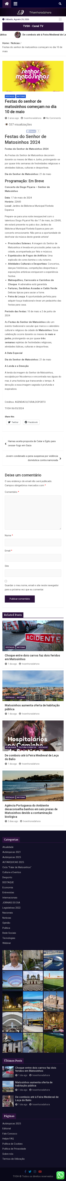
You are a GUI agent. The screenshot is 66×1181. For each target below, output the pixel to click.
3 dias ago (13, 821)
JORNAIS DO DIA (11, 902)
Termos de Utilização (13, 1158)
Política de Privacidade (14, 1148)
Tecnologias (8, 938)
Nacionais (7, 912)
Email (8, 550)
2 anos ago (13, 118)
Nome (9, 535)
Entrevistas (8, 892)
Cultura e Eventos (27, 747)
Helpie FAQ (8, 1138)
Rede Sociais (9, 932)
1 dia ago (12, 664)
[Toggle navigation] (15, 3)
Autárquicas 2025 (11, 857)
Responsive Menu (60, 19)
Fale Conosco (9, 1133)
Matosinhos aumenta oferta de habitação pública (34, 1084)
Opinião (6, 922)
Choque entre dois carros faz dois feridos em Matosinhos (35, 1069)
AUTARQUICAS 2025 (13, 862)
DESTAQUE (10, 96)
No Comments (53, 118)
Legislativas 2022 (11, 907)
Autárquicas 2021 (11, 852)
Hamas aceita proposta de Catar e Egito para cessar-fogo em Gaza (32, 443)
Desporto (7, 877)
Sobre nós (7, 1153)
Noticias (21, 96)
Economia (7, 887)
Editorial (6, 1128)
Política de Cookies (12, 1143)
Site (7, 566)
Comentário (12, 492)
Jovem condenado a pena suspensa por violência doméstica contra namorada (32, 458)
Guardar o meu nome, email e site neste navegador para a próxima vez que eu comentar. (32, 587)
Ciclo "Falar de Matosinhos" (16, 867)
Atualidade (11, 747)
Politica (6, 928)
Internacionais (9, 897)
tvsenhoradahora (32, 118)
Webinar (6, 943)
